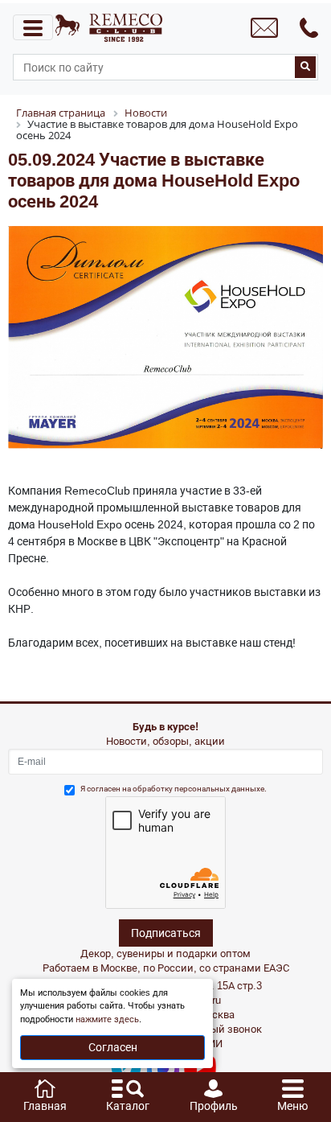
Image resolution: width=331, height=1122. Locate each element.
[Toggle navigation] (33, 27)
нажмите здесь (107, 1019)
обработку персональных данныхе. (200, 788)
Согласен (112, 1047)
